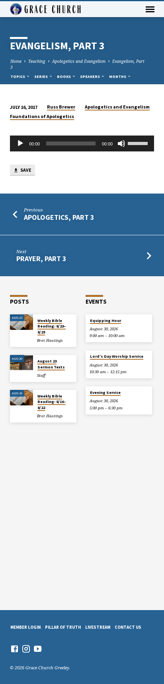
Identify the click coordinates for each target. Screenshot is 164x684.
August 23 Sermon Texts (51, 363)
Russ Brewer (61, 107)
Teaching (36, 61)
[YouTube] (37, 648)
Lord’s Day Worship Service (116, 356)
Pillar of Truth (63, 627)
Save (25, 170)
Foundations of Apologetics (42, 116)
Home (15, 61)
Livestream (97, 627)
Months (118, 76)
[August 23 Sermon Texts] (21, 362)
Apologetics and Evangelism (78, 61)
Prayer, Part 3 (41, 258)
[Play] (20, 143)
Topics (18, 76)
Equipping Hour (105, 320)
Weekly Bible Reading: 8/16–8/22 (51, 401)
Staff (41, 375)
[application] (82, 143)
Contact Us (128, 627)
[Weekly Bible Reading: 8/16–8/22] (21, 397)
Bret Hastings (50, 340)
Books (64, 76)
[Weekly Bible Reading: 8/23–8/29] (21, 322)
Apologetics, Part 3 (59, 217)
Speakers (90, 76)
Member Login (25, 627)
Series (41, 76)
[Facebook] (14, 648)
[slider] (139, 143)
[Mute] (121, 143)
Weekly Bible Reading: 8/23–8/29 (51, 326)
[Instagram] (26, 648)
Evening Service (105, 392)
